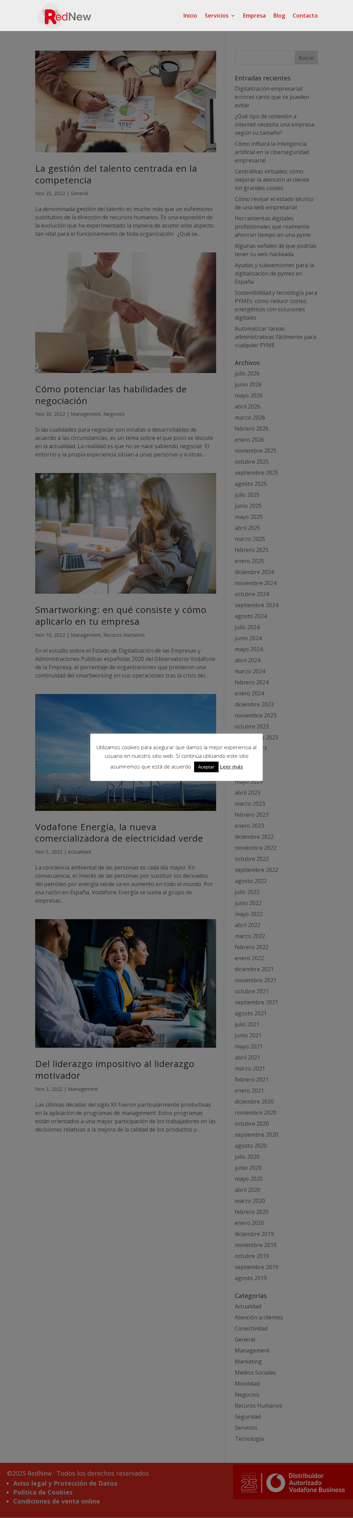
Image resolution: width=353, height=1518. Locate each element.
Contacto (305, 16)
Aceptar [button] (206, 767)
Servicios (217, 16)
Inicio (190, 16)
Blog (279, 16)
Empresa (254, 16)
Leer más (231, 766)
